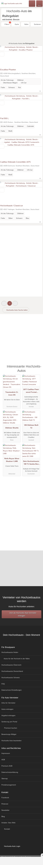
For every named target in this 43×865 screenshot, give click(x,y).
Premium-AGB (6, 766)
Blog (3, 816)
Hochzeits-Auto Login (12, 846)
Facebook (5, 797)
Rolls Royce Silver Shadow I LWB (11, 460)
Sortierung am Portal (9, 722)
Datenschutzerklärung (9, 772)
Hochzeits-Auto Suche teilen (17, 310)
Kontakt (7, 829)
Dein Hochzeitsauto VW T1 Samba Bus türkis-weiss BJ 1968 (31, 463)
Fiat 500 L (4, 118)
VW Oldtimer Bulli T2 (31, 426)
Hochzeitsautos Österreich (11, 665)
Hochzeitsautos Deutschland (12, 671)
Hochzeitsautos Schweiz (10, 677)
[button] (4, 303)
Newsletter (5, 810)
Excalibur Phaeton (8, 70)
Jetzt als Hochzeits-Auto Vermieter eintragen (22, 614)
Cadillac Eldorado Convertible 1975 (15, 162)
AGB (3, 760)
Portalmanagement (8, 785)
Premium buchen (10, 728)
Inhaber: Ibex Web (8, 823)
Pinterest (4, 804)
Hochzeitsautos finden (9, 652)
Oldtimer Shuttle (12, 428)
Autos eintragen (7, 709)
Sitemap (4, 778)
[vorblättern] (36, 56)
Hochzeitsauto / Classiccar (11, 206)
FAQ (3, 684)
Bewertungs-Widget (8, 734)
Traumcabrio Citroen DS (11, 393)
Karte (16, 24)
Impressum (5, 753)
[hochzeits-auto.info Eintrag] (38, 367)
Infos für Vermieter (8, 703)
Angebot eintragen (8, 715)
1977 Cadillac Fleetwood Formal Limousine (31, 391)
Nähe (26, 24)
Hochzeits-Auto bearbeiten (11, 741)
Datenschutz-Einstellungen (11, 690)
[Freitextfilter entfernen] (32, 3)
